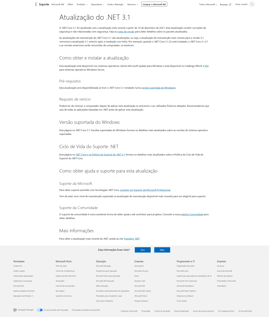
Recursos (131, 4)
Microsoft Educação (103, 266)
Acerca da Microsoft (224, 271)
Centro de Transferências (65, 271)
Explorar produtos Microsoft (23, 291)
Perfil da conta (61, 266)
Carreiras (220, 266)
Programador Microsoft (185, 266)
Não (162, 249)
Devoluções (60, 281)
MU (207, 65)
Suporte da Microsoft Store (66, 276)
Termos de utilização (162, 311)
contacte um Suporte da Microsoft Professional (145, 190)
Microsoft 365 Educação (105, 281)
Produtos (81, 4)
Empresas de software (185, 296)
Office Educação (102, 286)
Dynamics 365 (139, 281)
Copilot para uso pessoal (22, 281)
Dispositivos (96, 4)
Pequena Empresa (141, 301)
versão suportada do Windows (158, 87)
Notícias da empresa (225, 276)
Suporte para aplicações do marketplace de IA (194, 276)
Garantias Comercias (64, 296)
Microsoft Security (141, 271)
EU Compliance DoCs (226, 311)
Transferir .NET (132, 238)
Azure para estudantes (104, 301)
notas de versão (125, 31)
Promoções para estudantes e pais (109, 296)
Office (70, 4)
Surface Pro (17, 266)
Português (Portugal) (25, 310)
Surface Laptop (19, 271)
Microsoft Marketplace (185, 286)
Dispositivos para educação (106, 271)
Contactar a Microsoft (129, 311)
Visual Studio (182, 301)
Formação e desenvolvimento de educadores (113, 291)
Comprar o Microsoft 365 (154, 4)
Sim (143, 249)
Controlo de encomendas (65, 286)
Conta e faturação (115, 4)
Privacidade (146, 311)
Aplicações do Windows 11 (23, 296)
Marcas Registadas (181, 311)
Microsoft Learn (183, 271)
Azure (136, 276)
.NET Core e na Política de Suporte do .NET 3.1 (100, 154)
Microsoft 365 (58, 4)
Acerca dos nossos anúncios (203, 311)
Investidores (221, 286)
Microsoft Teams (140, 296)
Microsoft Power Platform (186, 291)
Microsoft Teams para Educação (108, 276)
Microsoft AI (139, 266)
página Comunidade (192, 214)
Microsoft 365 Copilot (142, 291)
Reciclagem (60, 291)
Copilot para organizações (23, 276)
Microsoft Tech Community (187, 281)
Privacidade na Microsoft (226, 281)
